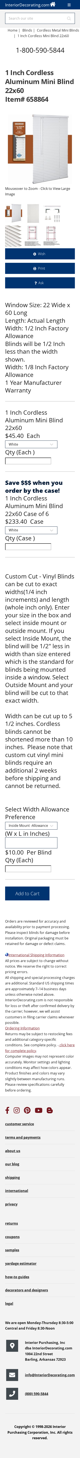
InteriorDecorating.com (27, 4)
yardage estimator (20, 1263)
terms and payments (23, 1137)
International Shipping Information (36, 955)
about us (12, 1150)
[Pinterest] (27, 1111)
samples (12, 1250)
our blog (12, 1164)
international (16, 1190)
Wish (41, 253)
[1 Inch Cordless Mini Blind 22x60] (40, 149)
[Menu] (69, 4)
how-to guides (17, 1277)
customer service (19, 1124)
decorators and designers (26, 1290)
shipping (12, 1177)
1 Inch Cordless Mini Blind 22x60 (43, 35)
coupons (12, 1236)
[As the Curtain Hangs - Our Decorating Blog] (50, 1111)
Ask (41, 283)
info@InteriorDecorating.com (50, 1375)
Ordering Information (22, 1028)
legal (9, 1303)
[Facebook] (7, 1111)
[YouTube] (38, 1111)
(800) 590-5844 (36, 1393)
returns (11, 1223)
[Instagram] (17, 1111)
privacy (11, 1204)
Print (41, 268)
